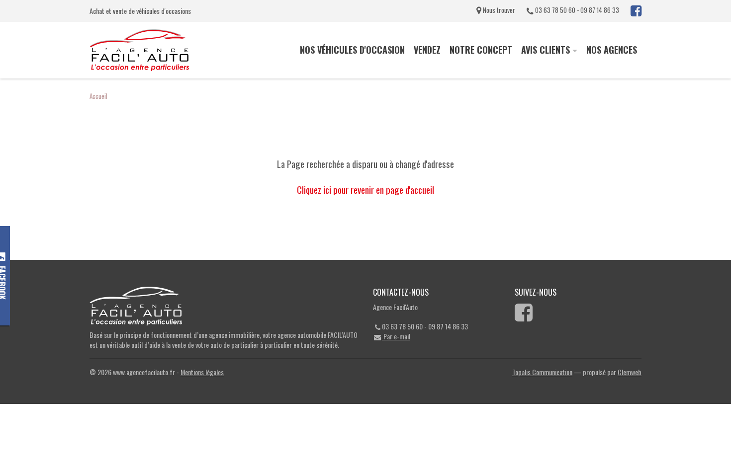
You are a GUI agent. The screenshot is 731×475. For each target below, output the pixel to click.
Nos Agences (611, 49)
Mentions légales (202, 372)
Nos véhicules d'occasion (352, 49)
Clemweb (629, 372)
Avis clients (545, 49)
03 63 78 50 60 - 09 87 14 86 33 (576, 10)
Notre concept (481, 49)
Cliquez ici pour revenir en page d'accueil (365, 189)
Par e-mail (396, 336)
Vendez (427, 49)
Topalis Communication (542, 372)
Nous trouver (498, 10)
